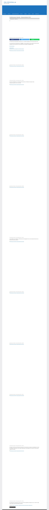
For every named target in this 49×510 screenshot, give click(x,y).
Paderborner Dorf (30, 505)
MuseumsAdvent (26, 505)
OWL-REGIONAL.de (10, 2)
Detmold (13, 505)
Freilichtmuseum (16, 505)
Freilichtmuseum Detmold (21, 505)
